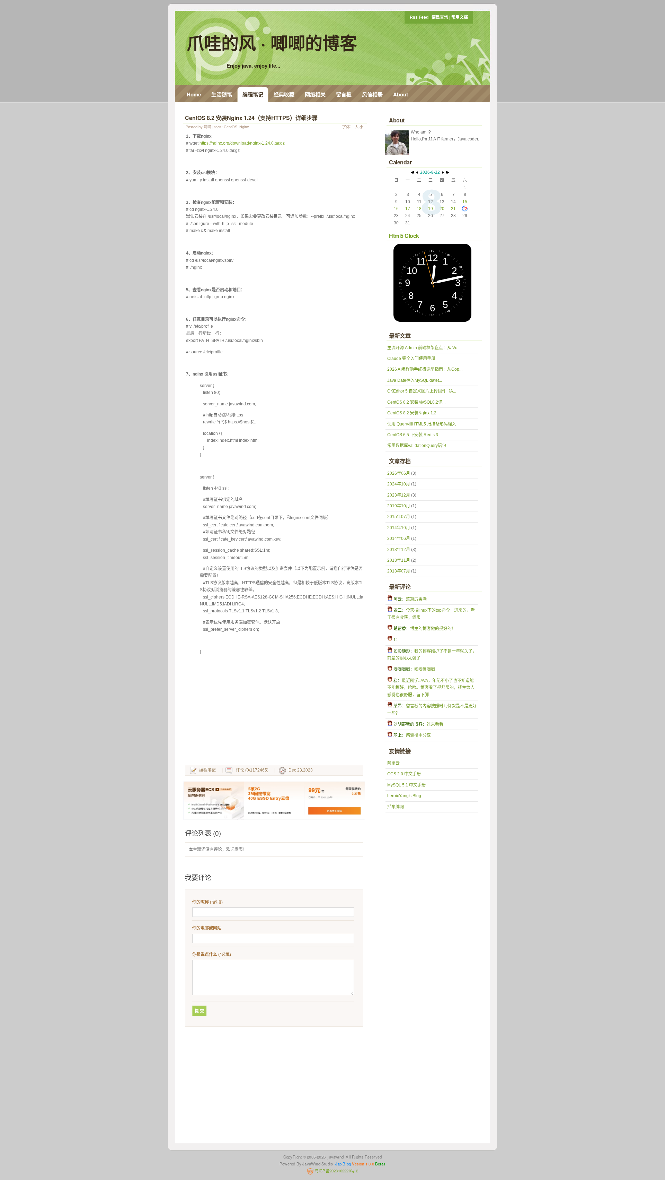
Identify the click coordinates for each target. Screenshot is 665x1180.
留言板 (344, 94)
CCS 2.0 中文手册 (404, 774)
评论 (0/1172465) (252, 770)
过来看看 (435, 724)
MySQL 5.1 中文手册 (406, 785)
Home (194, 94)
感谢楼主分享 (418, 735)
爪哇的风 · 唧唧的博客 (272, 42)
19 (430, 208)
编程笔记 (252, 94)
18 (419, 208)
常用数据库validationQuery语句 (416, 445)
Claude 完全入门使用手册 (411, 358)
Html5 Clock (404, 236)
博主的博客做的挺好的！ (433, 628)
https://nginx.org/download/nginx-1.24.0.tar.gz (242, 143)
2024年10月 (398, 484)
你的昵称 (200, 902)
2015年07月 (398, 516)
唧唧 (207, 127)
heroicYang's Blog (404, 795)
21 (453, 208)
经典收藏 (284, 94)
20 (442, 208)
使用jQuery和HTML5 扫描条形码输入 (421, 424)
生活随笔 (221, 94)
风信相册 (372, 94)
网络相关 (315, 94)
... (401, 639)
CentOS (230, 127)
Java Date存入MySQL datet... (414, 380)
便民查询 (440, 17)
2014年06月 (398, 538)
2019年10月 (398, 505)
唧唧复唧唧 (424, 669)
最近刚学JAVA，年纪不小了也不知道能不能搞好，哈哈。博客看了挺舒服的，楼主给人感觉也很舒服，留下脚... (431, 687)
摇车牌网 (395, 806)
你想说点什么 (204, 954)
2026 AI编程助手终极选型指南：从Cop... (424, 369)
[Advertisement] (275, 711)
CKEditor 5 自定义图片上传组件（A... (421, 391)
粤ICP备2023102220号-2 (336, 1170)
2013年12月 (398, 549)
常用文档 (459, 17)
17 (407, 208)
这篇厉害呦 (416, 599)
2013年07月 (398, 571)
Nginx (244, 127)
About (400, 94)
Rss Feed (419, 17)
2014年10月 (398, 527)
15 (464, 201)
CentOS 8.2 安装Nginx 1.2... (413, 413)
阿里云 (393, 763)
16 (396, 208)
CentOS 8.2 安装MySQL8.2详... (416, 402)
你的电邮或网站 (206, 928)
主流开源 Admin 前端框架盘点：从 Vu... (424, 347)
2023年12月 (398, 495)
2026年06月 (398, 473)
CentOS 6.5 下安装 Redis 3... (414, 434)
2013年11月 (398, 560)
